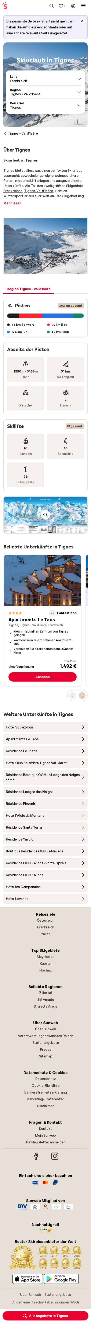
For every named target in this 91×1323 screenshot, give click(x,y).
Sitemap (45, 1056)
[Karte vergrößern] (45, 515)
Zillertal (45, 993)
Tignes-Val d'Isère (38, 191)
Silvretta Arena (46, 1006)
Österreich (45, 920)
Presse (45, 1049)
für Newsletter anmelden (45, 1142)
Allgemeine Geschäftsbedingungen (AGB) (45, 1302)
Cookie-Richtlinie (45, 1085)
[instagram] (55, 1159)
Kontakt (45, 1128)
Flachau (45, 970)
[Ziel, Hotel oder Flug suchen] (51, 6)
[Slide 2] (47, 529)
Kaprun (45, 963)
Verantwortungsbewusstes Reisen (45, 1036)
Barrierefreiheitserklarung (45, 1092)
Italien (45, 934)
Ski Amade (45, 999)
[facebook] (36, 1159)
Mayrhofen (45, 957)
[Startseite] (4, 6)
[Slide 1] (44, 529)
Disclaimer (45, 1106)
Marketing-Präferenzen (45, 1099)
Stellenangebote (45, 1042)
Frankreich (45, 927)
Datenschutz (45, 1079)
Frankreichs (12, 191)
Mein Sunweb (45, 1135)
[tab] (28, 289)
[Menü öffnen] (83, 6)
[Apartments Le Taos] (42, 620)
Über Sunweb (45, 1029)
